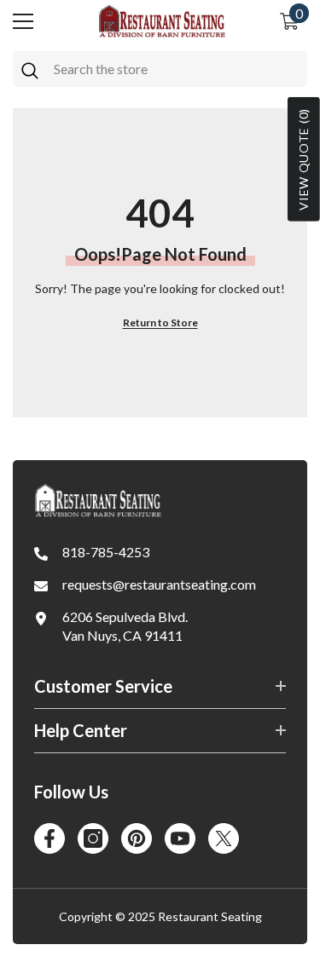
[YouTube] (180, 838)
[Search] (160, 69)
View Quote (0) (303, 159)
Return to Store (160, 322)
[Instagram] (93, 838)
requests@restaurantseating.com (159, 584)
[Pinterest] (136, 838)
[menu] (23, 21)
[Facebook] (49, 838)
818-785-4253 (105, 552)
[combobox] (176, 69)
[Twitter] (223, 838)
